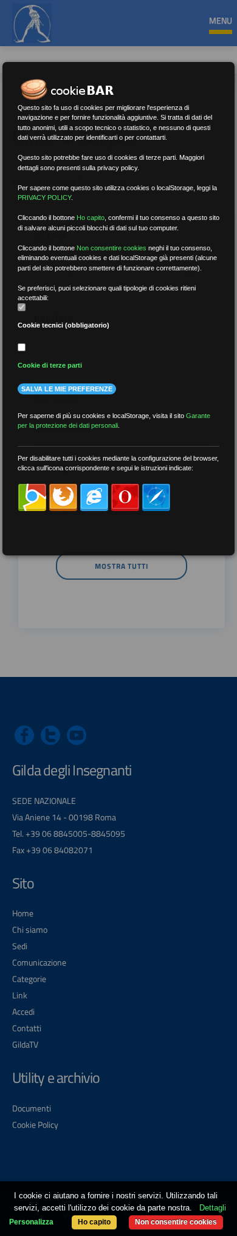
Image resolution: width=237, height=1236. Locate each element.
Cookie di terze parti (50, 365)
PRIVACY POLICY (44, 197)
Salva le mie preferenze (66, 389)
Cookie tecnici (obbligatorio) (63, 325)
